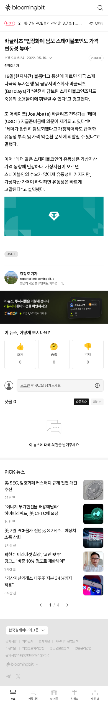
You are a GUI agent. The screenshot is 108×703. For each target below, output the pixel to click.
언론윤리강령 (83, 648)
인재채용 (44, 641)
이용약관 (11, 648)
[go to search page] (100, 7)
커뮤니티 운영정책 (66, 641)
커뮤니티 (33, 698)
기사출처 (96, 58)
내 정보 (95, 698)
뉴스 (13, 698)
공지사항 (11, 641)
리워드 (74, 698)
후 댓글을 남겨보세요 (40, 385)
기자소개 (27, 641)
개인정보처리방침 (33, 648)
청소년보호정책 (59, 648)
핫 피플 (54, 698)
